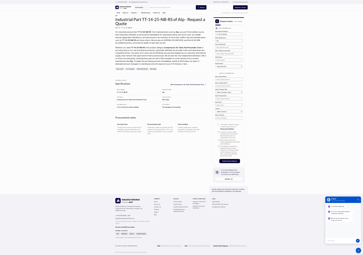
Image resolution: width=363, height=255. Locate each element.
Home (118, 13)
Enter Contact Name (221, 76)
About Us (157, 204)
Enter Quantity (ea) (220, 44)
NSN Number (218, 57)
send (358, 241)
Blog (164, 13)
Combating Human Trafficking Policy (179, 210)
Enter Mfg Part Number (221, 31)
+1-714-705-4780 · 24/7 (122, 215)
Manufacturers (145, 13)
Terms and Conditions (227, 129)
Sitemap (156, 209)
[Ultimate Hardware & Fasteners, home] (123, 7)
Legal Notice (216, 201)
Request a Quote (240, 7)
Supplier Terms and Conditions (199, 207)
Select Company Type (221, 89)
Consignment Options (218, 207)
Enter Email (218, 102)
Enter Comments (219, 115)
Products (134, 13)
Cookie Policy (177, 204)
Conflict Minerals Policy (180, 207)
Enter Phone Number (221, 95)
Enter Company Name (221, 83)
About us (125, 13)
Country (217, 108)
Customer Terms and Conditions (199, 202)
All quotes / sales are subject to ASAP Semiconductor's (229, 127)
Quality (156, 212)
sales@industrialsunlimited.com (125, 218)
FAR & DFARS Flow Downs (220, 204)
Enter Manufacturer (221, 38)
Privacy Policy (177, 201)
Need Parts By (219, 63)
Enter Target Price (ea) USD (222, 50)
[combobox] (172, 7)
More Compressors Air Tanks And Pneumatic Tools (187, 84)
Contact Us (156, 13)
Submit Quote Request (229, 161)
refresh (358, 200)
